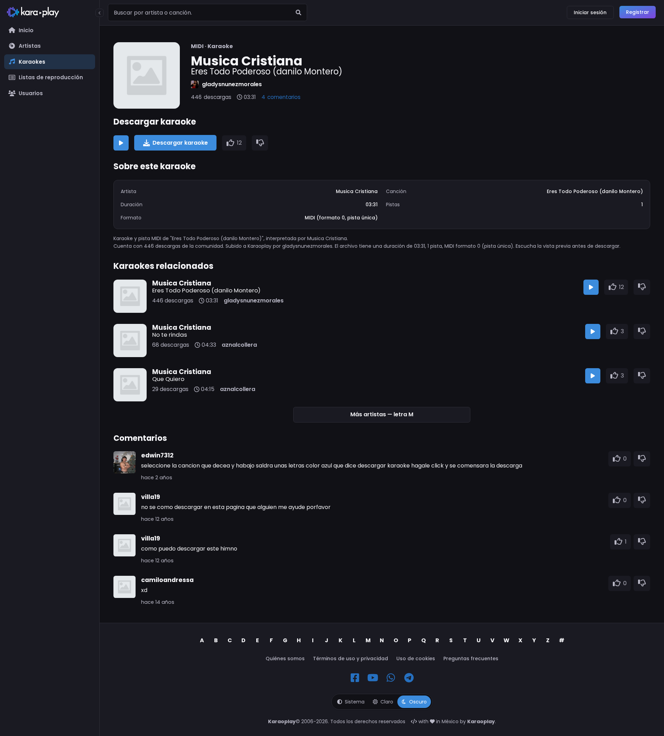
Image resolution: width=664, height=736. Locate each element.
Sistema (355, 701)
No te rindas (169, 334)
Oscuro (418, 701)
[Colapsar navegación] (99, 13)
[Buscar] (298, 12)
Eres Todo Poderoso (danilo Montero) (206, 290)
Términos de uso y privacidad (350, 658)
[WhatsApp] (390, 677)
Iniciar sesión (590, 12)
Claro (386, 701)
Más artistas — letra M (381, 414)
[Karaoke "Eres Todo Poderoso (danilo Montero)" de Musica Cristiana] (146, 75)
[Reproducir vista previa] (121, 143)
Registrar (637, 12)
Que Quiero (168, 378)
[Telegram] (408, 677)
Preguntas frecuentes (470, 658)
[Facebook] (354, 677)
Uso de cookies (415, 658)
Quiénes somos (285, 658)
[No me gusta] (260, 143)
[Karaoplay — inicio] (49, 13)
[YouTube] (372, 677)
